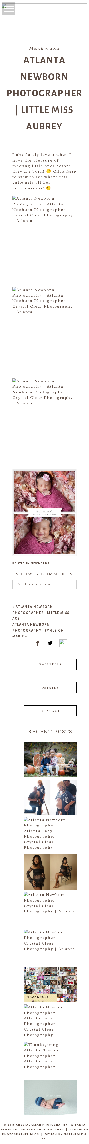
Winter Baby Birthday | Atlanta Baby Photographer (50, 830)
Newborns (40, 563)
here (71, 171)
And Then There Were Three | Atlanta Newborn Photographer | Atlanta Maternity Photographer (50, 867)
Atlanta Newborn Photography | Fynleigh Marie (38, 630)
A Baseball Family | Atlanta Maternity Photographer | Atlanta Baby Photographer (50, 792)
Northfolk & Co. (64, 1136)
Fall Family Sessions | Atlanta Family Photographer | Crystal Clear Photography (49, 755)
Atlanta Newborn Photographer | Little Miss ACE (40, 612)
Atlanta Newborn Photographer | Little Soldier (50, 905)
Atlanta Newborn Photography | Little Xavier (50, 942)
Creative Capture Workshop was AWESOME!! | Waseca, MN (50, 1092)
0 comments (44, 574)
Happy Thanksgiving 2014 (49, 1055)
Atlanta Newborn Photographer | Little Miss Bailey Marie (50, 1017)
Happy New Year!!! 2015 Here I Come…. (50, 980)
